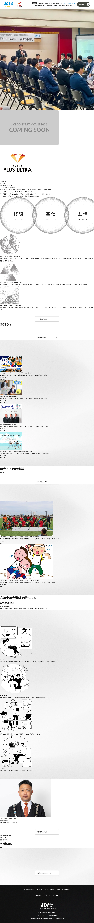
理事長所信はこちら (43, 832)
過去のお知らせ (41, 337)
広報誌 (59, 5)
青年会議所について (43, 319)
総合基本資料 (71, 5)
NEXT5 (55, 5)
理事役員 (49, 5)
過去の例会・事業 (42, 482)
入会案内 (64, 5)
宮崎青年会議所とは (40, 5)
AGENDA (81, 4)
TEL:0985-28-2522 (69, 3)
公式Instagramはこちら (44, 873)
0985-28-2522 (43, 915)
